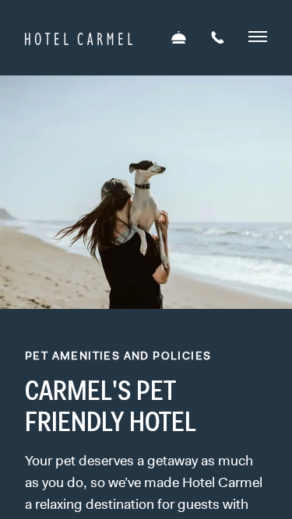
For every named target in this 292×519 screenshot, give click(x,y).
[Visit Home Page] (78, 37)
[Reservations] (178, 39)
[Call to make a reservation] (217, 39)
